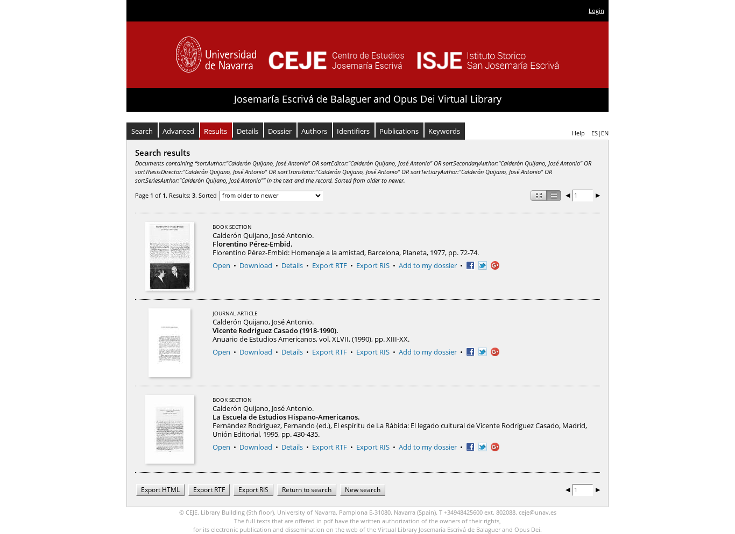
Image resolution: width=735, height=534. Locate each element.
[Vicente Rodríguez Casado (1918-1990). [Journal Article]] (169, 343)
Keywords (444, 131)
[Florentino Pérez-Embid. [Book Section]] (169, 256)
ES (594, 133)
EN (605, 133)
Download (255, 265)
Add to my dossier (428, 265)
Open (221, 265)
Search (142, 131)
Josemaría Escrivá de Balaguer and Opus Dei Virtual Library (367, 98)
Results (215, 131)
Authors (314, 131)
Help (578, 133)
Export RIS (373, 265)
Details (247, 131)
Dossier (280, 131)
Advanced (178, 131)
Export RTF (329, 265)
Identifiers (353, 131)
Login (596, 10)
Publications (399, 131)
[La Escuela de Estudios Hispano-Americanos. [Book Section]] (169, 429)
